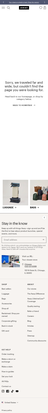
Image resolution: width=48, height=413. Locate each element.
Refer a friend (33, 311)
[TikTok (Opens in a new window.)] (12, 392)
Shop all (5, 308)
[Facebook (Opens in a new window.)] (7, 392)
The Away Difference (35, 294)
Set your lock (7, 376)
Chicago (28, 264)
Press (29, 331)
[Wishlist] (40, 7)
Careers (30, 316)
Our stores (31, 289)
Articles (30, 326)
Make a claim (7, 366)
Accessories (7, 303)
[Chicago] (11, 264)
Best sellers (6, 289)
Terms (13, 247)
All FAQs (5, 381)
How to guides (8, 371)
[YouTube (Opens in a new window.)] (17, 392)
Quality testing (33, 306)
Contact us (6, 386)
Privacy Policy (37, 245)
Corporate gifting (9, 321)
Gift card (5, 331)
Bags (4, 299)
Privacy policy (7, 410)
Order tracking (8, 354)
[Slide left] (44, 2)
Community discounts (36, 341)
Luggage (5, 294)
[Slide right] (4, 2)
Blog (29, 321)
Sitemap (30, 336)
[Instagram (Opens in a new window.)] (3, 392)
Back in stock (7, 326)
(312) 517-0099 (31, 266)
